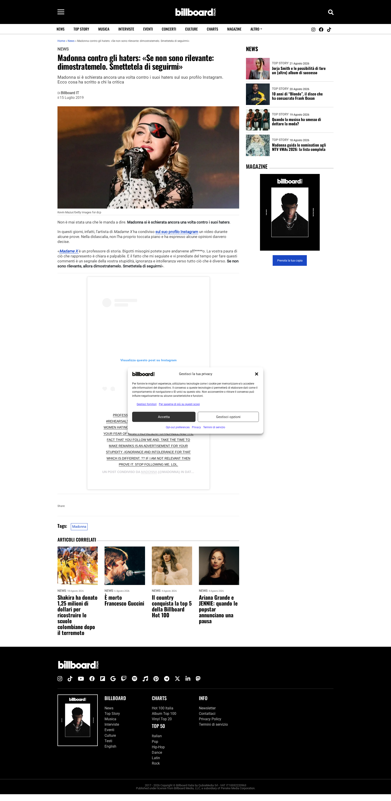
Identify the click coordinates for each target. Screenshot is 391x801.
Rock (156, 763)
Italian (157, 736)
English (110, 746)
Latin (156, 758)
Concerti (169, 29)
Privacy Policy (210, 719)
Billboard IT (70, 93)
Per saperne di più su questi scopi (179, 404)
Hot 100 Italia (162, 708)
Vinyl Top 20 (162, 719)
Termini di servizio (213, 724)
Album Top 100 (164, 713)
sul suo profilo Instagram (176, 231)
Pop (155, 741)
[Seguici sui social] (313, 30)
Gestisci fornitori (147, 404)
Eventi (148, 29)
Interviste (126, 29)
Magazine (234, 29)
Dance (157, 752)
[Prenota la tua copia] (290, 212)
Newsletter (207, 708)
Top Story (81, 29)
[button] (256, 374)
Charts (212, 29)
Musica (103, 29)
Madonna (149, 472)
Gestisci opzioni (228, 417)
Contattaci (207, 713)
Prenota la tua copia (290, 260)
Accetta (164, 417)
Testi (108, 741)
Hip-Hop (158, 747)
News (60, 29)
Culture (191, 29)
